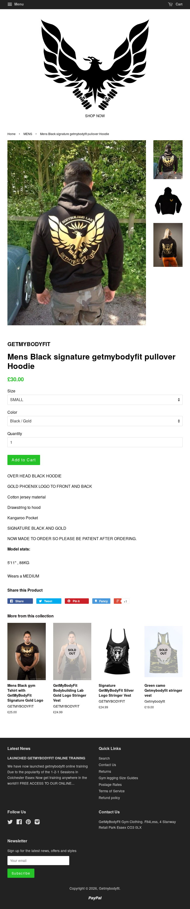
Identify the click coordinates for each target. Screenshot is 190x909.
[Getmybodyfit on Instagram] (37, 822)
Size (11, 391)
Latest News (18, 748)
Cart (179, 3)
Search (104, 758)
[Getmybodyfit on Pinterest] (28, 822)
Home (11, 134)
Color (12, 412)
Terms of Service (112, 790)
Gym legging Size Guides (118, 777)
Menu (18, 3)
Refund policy (109, 797)
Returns (105, 771)
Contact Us (107, 764)
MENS (28, 134)
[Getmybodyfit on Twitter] (10, 822)
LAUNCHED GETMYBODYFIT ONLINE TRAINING (46, 758)
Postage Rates (110, 784)
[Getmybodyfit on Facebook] (19, 822)
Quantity (14, 433)
